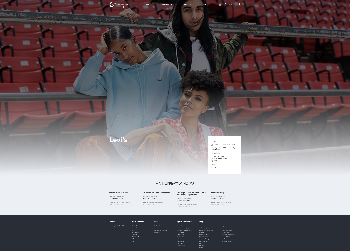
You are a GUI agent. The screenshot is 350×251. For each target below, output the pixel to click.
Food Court (157, 232)
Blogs (204, 4)
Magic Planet (135, 232)
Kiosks (201, 247)
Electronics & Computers (206, 230)
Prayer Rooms (181, 234)
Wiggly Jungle (135, 237)
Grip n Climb (135, 230)
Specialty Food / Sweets (160, 230)
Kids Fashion (202, 245)
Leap (133, 241)
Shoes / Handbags (227, 230)
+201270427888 (219, 156)
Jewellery (201, 243)
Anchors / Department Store (207, 228)
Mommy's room (181, 226)
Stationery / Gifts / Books (229, 234)
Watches (224, 239)
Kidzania (134, 239)
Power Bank (180, 243)
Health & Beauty (203, 237)
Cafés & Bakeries (159, 226)
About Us (147, 4)
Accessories (202, 226)
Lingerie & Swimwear (227, 226)
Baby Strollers (180, 232)
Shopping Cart (181, 245)
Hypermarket (203, 241)
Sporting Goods (226, 232)
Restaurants (157, 228)
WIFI (178, 239)
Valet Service (180, 237)
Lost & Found (180, 241)
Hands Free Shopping (183, 228)
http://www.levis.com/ (220, 158)
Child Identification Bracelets (184, 230)
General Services (204, 234)
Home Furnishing (204, 239)
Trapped (134, 234)
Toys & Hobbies (226, 237)
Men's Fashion (226, 228)
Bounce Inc (135, 226)
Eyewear (201, 232)
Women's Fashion (227, 241)
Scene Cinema (136, 228)
